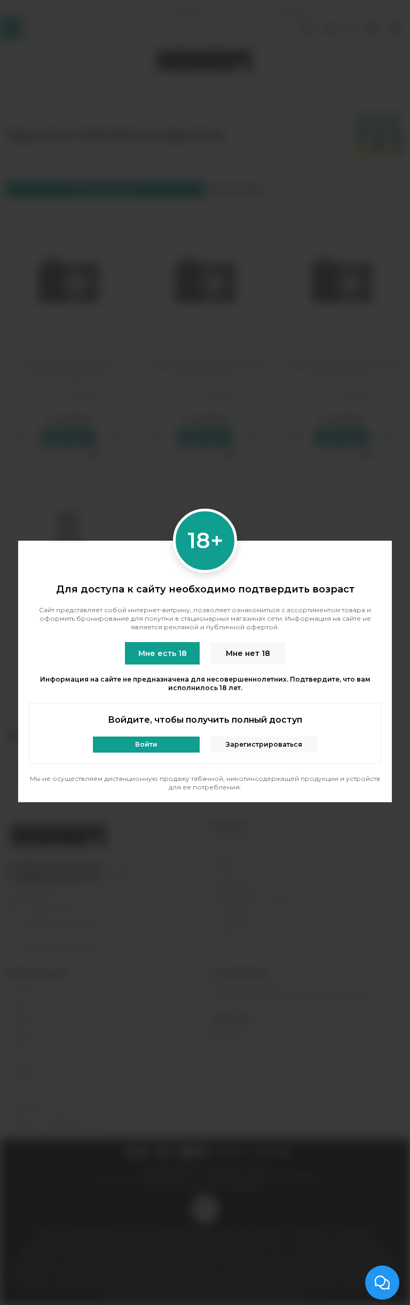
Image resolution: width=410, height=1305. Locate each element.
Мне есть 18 (162, 653)
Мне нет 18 (248, 653)
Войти (146, 744)
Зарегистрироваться (264, 744)
